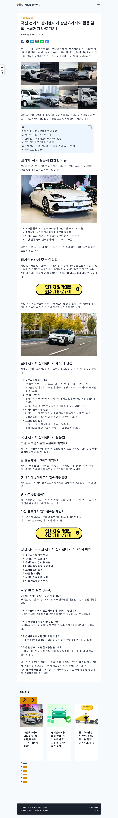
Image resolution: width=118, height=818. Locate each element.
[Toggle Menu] (98, 3)
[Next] (100, 725)
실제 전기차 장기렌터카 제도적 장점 (43, 138)
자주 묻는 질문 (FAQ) (35, 149)
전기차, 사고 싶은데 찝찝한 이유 (40, 131)
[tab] (54, 758)
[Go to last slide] (17, 725)
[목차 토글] (88, 127)
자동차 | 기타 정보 (28, 18)
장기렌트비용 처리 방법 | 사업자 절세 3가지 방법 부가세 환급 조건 (58, 732)
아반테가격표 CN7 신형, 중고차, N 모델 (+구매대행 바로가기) (31, 732)
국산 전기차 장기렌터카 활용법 (40, 142)
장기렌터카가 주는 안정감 (38, 134)
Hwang (26, 34)
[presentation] (31, 708)
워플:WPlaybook (42, 810)
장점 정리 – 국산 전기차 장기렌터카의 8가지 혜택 (49, 145)
